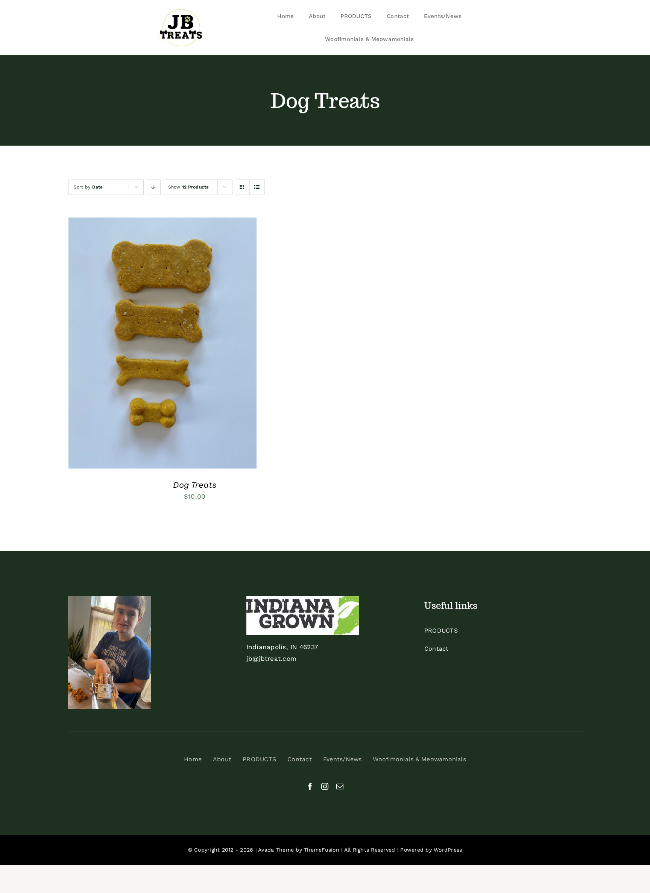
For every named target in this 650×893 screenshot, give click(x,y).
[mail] (339, 786)
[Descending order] (153, 187)
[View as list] (257, 187)
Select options (139, 344)
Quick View (191, 344)
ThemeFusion (321, 850)
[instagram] (324, 786)
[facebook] (310, 786)
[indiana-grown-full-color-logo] (302, 599)
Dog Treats (194, 485)
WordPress (448, 850)
